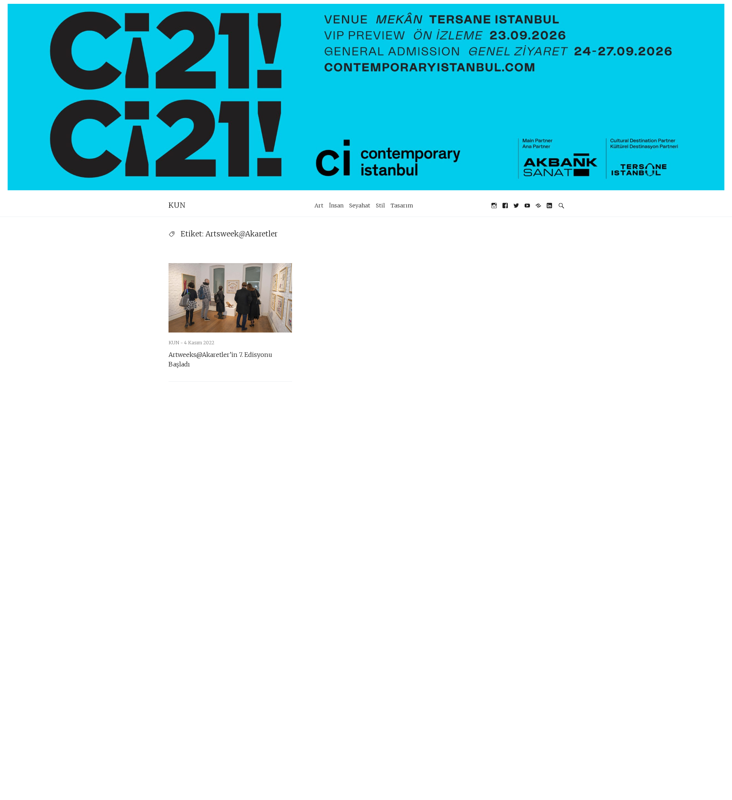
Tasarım (402, 205)
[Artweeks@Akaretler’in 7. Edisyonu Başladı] (230, 298)
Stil (380, 205)
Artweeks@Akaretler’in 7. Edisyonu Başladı (220, 359)
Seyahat (359, 205)
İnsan (336, 205)
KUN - (176, 342)
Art (319, 205)
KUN (177, 205)
